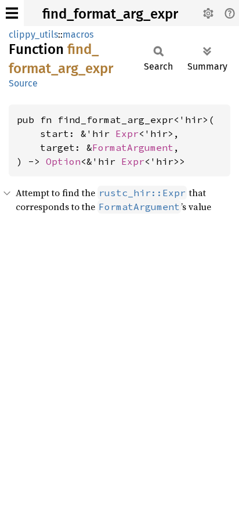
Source (23, 83)
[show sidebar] (12, 13)
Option (63, 161)
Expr (127, 133)
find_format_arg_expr (110, 14)
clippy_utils (33, 34)
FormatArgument (132, 147)
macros (78, 34)
